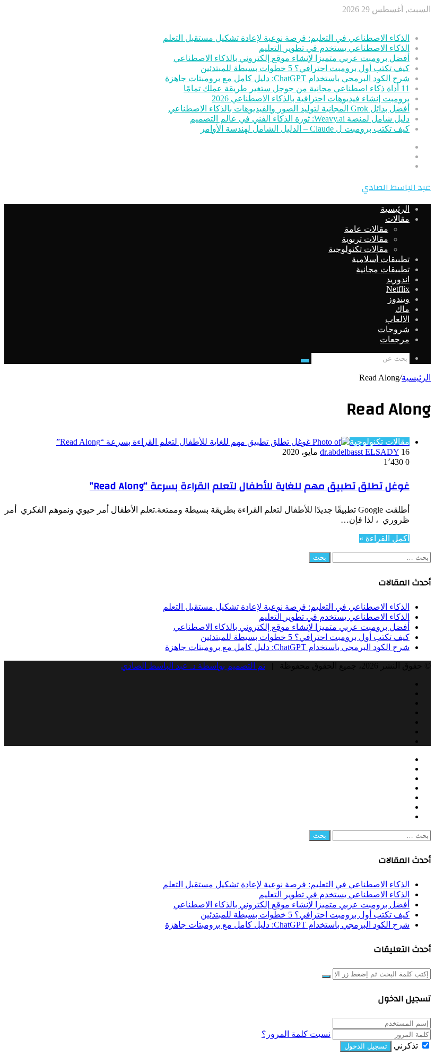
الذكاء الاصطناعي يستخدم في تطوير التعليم (334, 48)
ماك (402, 309)
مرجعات (395, 339)
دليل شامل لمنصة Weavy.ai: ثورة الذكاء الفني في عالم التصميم (300, 118)
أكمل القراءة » (384, 538)
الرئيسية (395, 208)
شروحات (394, 329)
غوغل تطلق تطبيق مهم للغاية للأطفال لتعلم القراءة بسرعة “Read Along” (250, 486)
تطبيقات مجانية (383, 269)
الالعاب (397, 319)
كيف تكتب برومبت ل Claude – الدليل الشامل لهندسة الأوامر (305, 128)
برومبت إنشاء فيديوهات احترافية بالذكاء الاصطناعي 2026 (311, 98)
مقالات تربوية (365, 239)
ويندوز (399, 299)
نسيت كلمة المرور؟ (296, 1033)
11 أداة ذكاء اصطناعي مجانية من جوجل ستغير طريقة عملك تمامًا (297, 88)
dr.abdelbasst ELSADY (359, 451)
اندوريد (398, 279)
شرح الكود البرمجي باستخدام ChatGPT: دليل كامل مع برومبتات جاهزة (287, 78)
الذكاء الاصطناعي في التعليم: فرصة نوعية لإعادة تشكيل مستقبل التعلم (286, 37)
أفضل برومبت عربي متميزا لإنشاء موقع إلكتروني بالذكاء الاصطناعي (291, 58)
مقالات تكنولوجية (358, 249)
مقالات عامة (366, 228)
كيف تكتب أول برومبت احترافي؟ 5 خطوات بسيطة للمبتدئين (305, 68)
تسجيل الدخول (365, 1046)
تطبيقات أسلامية (381, 259)
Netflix (398, 288)
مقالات (397, 218)
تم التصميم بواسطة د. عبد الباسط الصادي (193, 665)
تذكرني (406, 1045)
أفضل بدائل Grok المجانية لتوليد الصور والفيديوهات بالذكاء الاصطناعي (289, 108)
